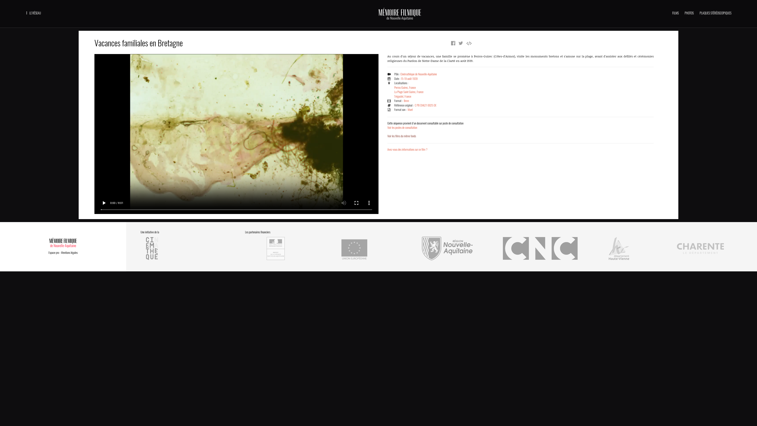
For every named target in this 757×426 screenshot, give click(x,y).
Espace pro (53, 253)
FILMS (675, 13)
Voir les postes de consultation (425, 125)
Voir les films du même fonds (401, 136)
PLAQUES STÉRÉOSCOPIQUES (715, 13)
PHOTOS (689, 13)
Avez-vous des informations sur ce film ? (407, 149)
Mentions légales (69, 253)
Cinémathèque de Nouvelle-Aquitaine (418, 74)
